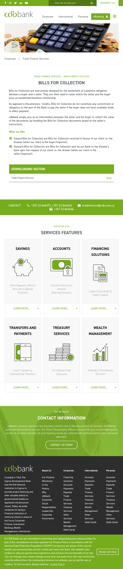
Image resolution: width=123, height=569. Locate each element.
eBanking (98, 16)
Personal (83, 16)
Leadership (47, 511)
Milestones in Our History (47, 484)
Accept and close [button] (108, 552)
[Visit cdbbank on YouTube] (28, 3)
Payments (68, 488)
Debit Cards (69, 529)
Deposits (67, 492)
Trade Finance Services (35, 58)
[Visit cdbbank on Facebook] (6, 3)
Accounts (67, 484)
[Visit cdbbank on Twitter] (17, 3)
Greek (109, 177)
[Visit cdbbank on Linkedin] (22, 3)
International (65, 16)
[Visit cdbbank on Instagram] (11, 3)
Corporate (47, 16)
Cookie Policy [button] (57, 564)
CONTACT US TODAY (61, 445)
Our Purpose (48, 477)
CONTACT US (107, 3)
